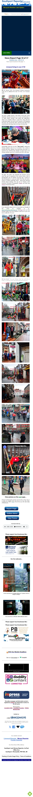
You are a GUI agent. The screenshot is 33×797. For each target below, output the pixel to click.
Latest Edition (6, 53)
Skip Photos (12, 518)
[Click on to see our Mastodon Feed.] (22, 728)
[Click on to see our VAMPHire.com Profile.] (18, 728)
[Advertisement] (16, 33)
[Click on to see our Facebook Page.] (13, 728)
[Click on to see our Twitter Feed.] (10, 728)
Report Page (11, 509)
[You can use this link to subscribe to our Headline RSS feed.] (7, 652)
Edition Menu (12, 513)
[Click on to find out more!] (16, 554)
